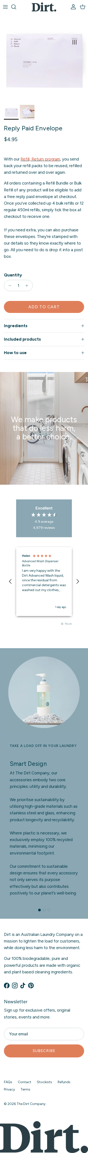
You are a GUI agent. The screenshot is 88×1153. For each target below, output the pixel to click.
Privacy (9, 1089)
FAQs (8, 1082)
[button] (10, 581)
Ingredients (15, 325)
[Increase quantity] (28, 285)
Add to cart (44, 306)
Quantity (13, 275)
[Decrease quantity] (8, 285)
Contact (24, 1082)
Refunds (64, 1082)
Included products (22, 339)
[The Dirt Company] (44, 7)
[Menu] (5, 6)
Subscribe (44, 1051)
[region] (44, 581)
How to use (15, 352)
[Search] (16, 6)
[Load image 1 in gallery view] (44, 58)
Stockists (44, 1082)
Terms (25, 1089)
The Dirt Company (31, 1104)
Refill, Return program (40, 159)
